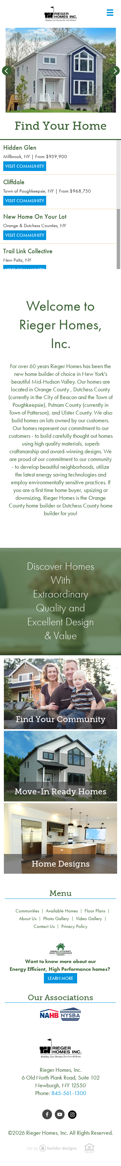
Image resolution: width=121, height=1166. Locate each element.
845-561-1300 (68, 1093)
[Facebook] (48, 1113)
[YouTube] (61, 1113)
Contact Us (44, 926)
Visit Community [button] (24, 166)
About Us (27, 918)
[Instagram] (73, 1113)
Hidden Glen (19, 147)
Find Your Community (60, 692)
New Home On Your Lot (34, 216)
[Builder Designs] (52, 1147)
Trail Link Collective (28, 251)
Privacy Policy (74, 926)
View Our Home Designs (61, 836)
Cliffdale (14, 182)
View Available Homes (60, 764)
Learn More (60, 978)
